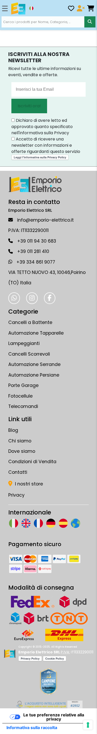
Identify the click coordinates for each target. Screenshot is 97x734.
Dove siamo (21, 451)
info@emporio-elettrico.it (45, 220)
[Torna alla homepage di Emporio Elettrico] (10, 653)
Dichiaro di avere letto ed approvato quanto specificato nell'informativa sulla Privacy (42, 126)
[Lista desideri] (71, 9)
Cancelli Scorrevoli (29, 354)
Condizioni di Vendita (32, 461)
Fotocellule (20, 396)
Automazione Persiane (33, 375)
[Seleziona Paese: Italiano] (31, 8)
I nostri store (28, 484)
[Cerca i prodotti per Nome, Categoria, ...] (89, 21)
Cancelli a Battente (30, 322)
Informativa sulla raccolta (31, 727)
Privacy (16, 495)
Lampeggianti (24, 343)
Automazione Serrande (34, 364)
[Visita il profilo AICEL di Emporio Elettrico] (48, 704)
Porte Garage (23, 385)
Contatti (17, 472)
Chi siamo (19, 441)
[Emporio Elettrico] (18, 8)
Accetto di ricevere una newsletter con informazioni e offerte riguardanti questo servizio (45, 145)
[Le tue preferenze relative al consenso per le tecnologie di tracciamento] (88, 725)
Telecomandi (23, 406)
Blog (13, 430)
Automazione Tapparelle (36, 333)
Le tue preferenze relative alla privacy (53, 717)
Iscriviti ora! (29, 106)
